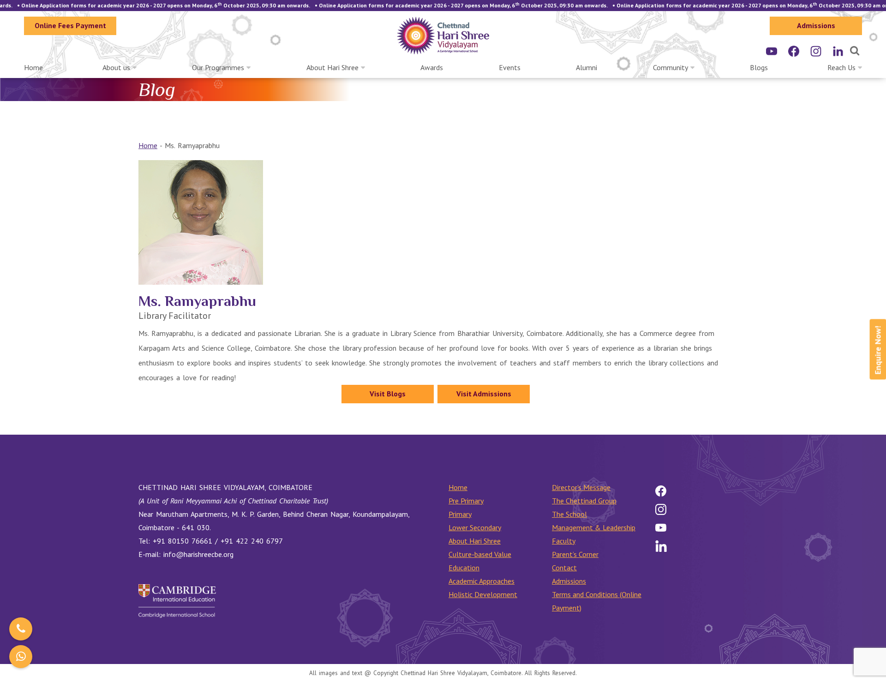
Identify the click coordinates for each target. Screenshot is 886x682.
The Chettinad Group (584, 500)
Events (510, 67)
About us (116, 67)
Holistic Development (483, 594)
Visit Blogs (388, 393)
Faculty (563, 540)
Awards (431, 67)
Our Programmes (218, 67)
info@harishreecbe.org (198, 554)
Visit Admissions (483, 393)
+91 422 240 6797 (252, 540)
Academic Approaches (482, 581)
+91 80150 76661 (182, 540)
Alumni (586, 67)
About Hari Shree (332, 67)
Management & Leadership (593, 527)
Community (670, 67)
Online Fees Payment (70, 25)
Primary (460, 514)
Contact (564, 567)
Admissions (816, 25)
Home (33, 67)
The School (569, 514)
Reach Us (841, 67)
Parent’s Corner (575, 554)
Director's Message (581, 487)
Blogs (759, 67)
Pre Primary (466, 500)
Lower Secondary (475, 527)
